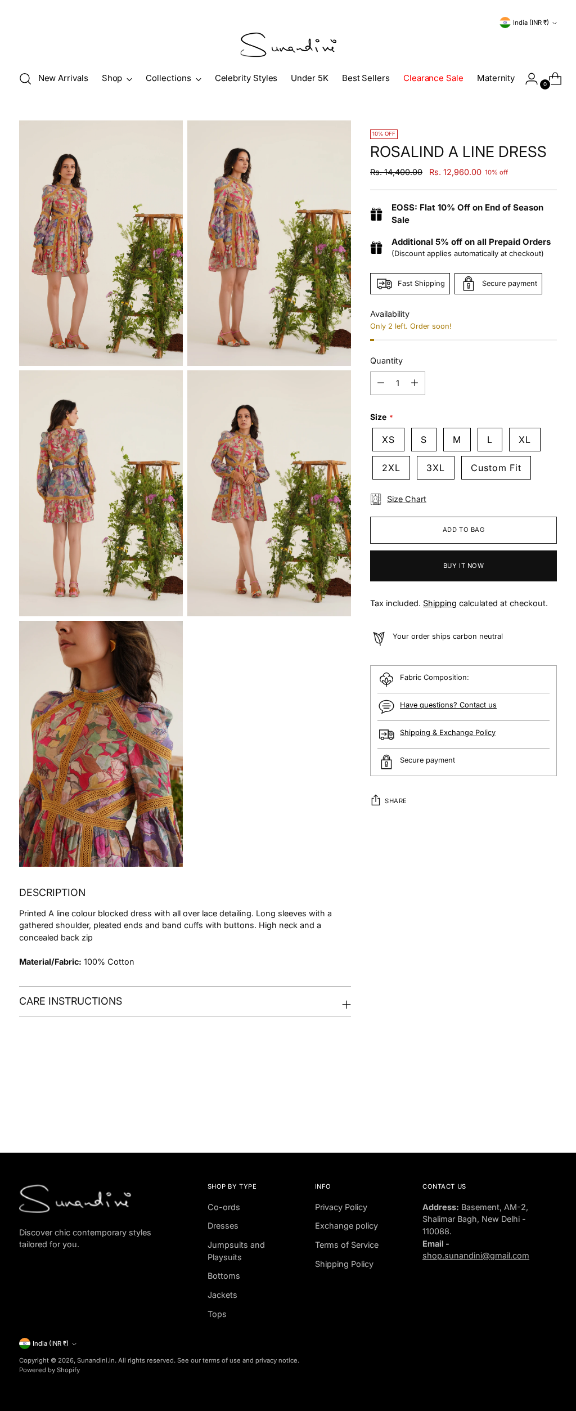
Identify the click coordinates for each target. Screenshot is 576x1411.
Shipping (440, 603)
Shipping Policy (344, 1264)
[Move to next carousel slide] (547, 1113)
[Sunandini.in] (288, 45)
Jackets (222, 1295)
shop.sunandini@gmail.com (475, 1255)
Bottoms (224, 1275)
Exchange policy (346, 1225)
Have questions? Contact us (448, 705)
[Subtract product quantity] (381, 383)
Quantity (386, 360)
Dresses (223, 1225)
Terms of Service (347, 1244)
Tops (217, 1314)
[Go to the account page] (527, 79)
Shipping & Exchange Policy (448, 732)
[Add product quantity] (414, 383)
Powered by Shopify (49, 1370)
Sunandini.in (96, 1360)
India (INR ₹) (531, 22)
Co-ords (224, 1207)
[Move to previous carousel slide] (521, 1114)
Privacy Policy (341, 1207)
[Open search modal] (25, 79)
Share (396, 801)
